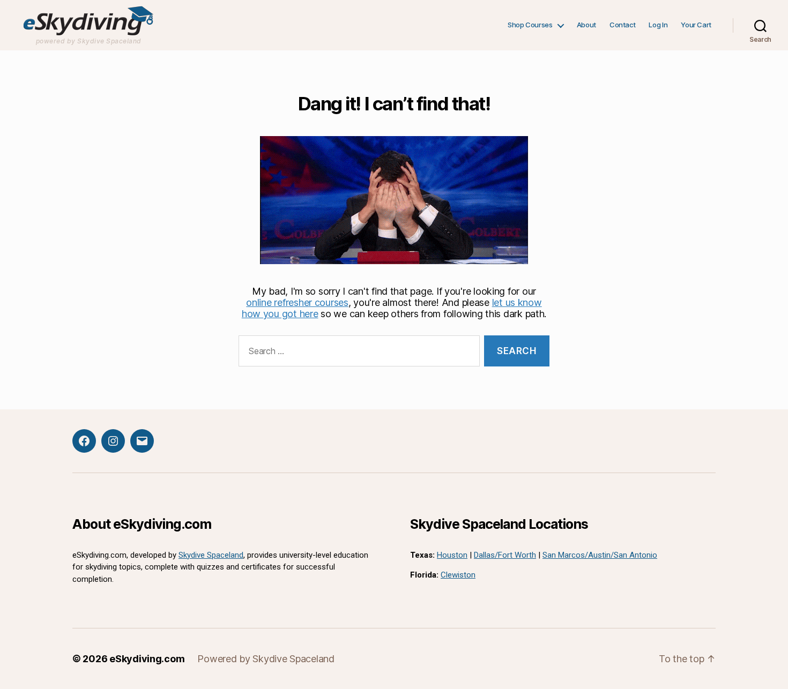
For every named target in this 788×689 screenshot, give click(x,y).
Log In (658, 25)
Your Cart (696, 25)
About (586, 25)
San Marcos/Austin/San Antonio (599, 555)
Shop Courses (530, 25)
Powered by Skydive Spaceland (265, 658)
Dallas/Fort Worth (505, 555)
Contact (622, 25)
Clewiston (458, 575)
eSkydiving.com (146, 658)
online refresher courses (297, 302)
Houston (452, 555)
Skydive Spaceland (211, 555)
